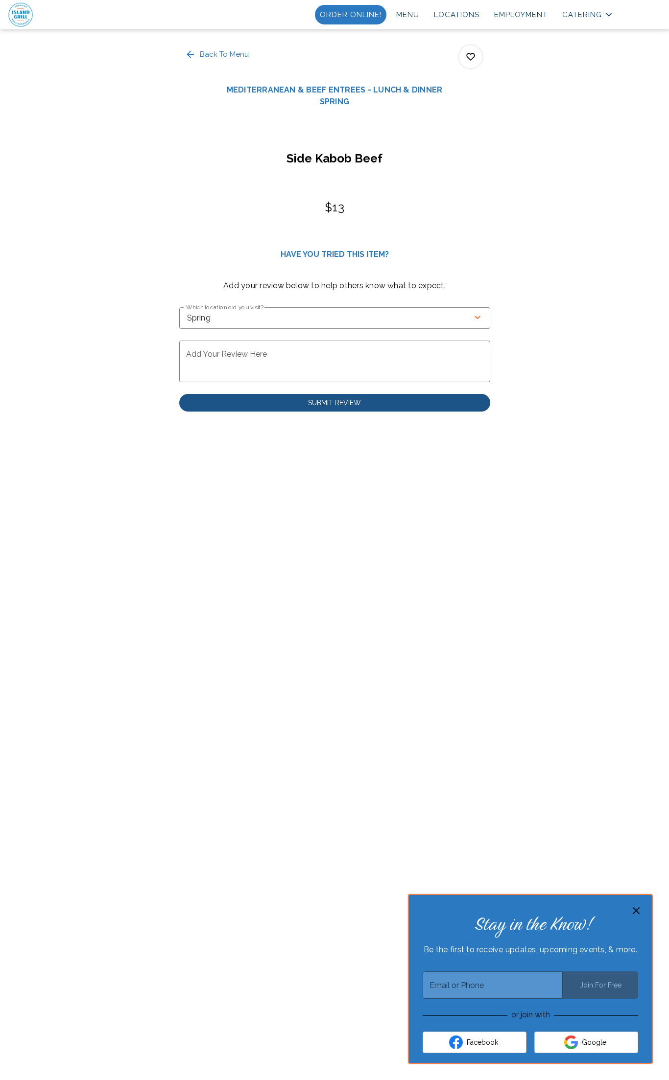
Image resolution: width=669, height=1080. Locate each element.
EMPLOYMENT (521, 14)
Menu (407, 14)
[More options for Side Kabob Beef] (470, 57)
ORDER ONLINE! (351, 14)
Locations (456, 14)
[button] (588, 14)
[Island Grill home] (52, 14)
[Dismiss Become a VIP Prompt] (636, 910)
